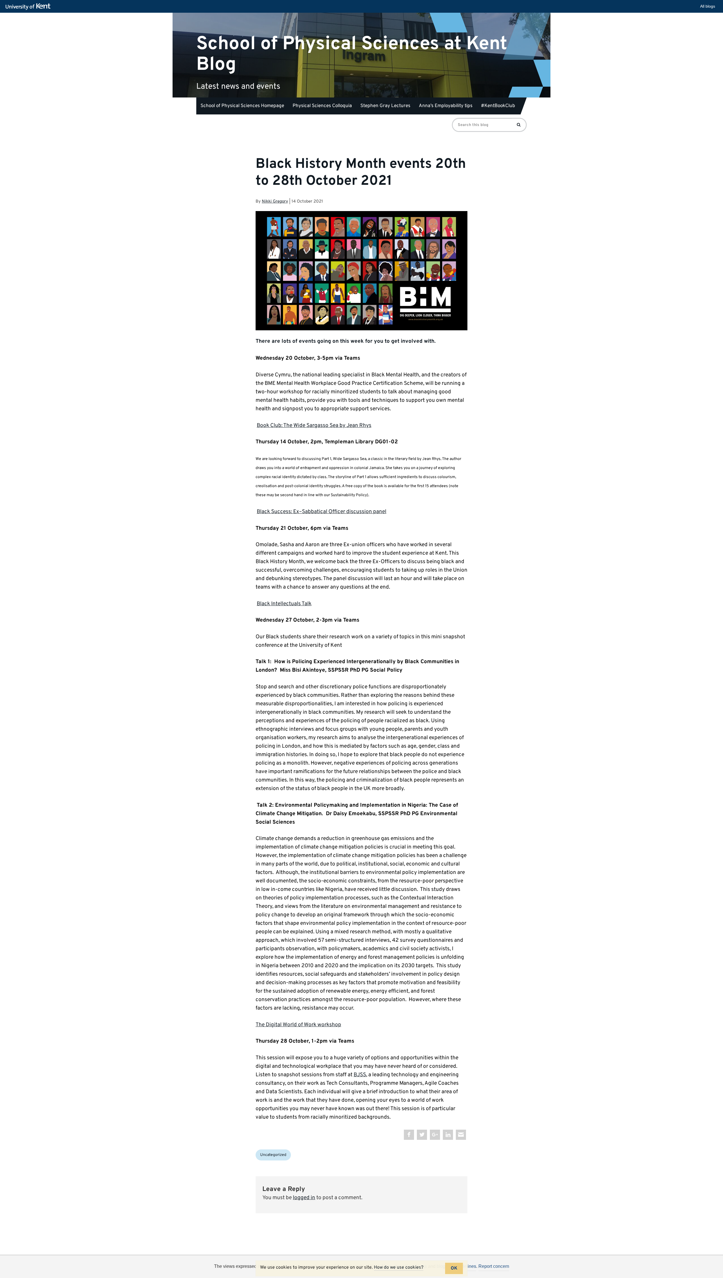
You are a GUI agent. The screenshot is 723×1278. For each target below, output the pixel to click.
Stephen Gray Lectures (385, 106)
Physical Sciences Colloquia (322, 106)
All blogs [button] (707, 6)
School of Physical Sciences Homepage (242, 106)
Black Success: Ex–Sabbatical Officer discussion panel (321, 511)
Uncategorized (273, 1155)
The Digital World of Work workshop (298, 1024)
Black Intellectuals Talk (284, 603)
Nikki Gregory (275, 201)
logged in (304, 1197)
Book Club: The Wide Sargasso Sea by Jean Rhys (314, 425)
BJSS (360, 1074)
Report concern (493, 1266)
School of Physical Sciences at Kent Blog (351, 53)
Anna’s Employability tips (445, 106)
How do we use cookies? (398, 1267)
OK (454, 1268)
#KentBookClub (498, 106)
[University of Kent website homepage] (29, 6)
